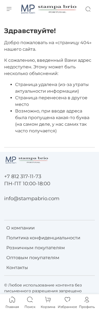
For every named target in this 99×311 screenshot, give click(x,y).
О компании (20, 227)
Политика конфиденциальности (43, 237)
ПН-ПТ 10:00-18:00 (27, 183)
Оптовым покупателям (32, 257)
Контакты (17, 267)
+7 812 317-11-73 (22, 176)
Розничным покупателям (35, 247)
